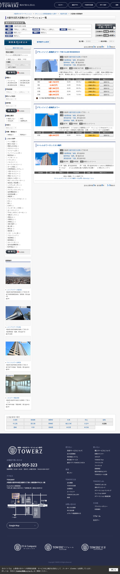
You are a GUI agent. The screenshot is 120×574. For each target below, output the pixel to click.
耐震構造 (12, 240)
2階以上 (11, 217)
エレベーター (13, 242)
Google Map (14, 525)
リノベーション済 (15, 153)
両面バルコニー (14, 176)
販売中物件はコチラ (101, 471)
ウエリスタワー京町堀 (14, 362)
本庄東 (86, 427)
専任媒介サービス (72, 460)
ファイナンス (98, 465)
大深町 (15, 420)
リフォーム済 (13, 151)
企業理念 (70, 488)
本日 (21, 118)
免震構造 (12, 238)
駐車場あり (12, 247)
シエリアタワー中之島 (14, 327)
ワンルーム (11, 80)
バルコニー (12, 162)
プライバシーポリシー (101, 506)
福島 (74, 60)
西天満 (33, 423)
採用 (68, 497)
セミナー (60, 5)
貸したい (69, 473)
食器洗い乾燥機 (14, 183)
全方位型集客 (71, 454)
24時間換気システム (15, 169)
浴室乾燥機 (12, 194)
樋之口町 (69, 423)
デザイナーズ (13, 148)
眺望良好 (12, 155)
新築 (19, 59)
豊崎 (15, 427)
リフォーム (97, 516)
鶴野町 (51, 420)
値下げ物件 (12, 67)
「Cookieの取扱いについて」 (24, 571)
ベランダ (12, 160)
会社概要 (70, 483)
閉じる (113, 570)
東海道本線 (67, 65)
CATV (11, 206)
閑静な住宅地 (13, 146)
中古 (24, 59)
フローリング (13, 235)
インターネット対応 (15, 208)
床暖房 (11, 196)
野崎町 (51, 423)
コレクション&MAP (100, 493)
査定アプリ (75, 5)
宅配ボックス (13, 215)
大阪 (74, 65)
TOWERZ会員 (89, 5)
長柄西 (51, 427)
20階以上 (12, 222)
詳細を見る (92, 82)
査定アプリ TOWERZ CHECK (76, 463)
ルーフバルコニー (15, 164)
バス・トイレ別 (14, 233)
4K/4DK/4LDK (12, 85)
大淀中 (86, 423)
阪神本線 (67, 62)
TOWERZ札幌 (71, 486)
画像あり (11, 134)
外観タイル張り (14, 178)
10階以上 (12, 219)
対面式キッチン (14, 187)
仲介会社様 (70, 510)
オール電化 (12, 167)
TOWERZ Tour (99, 460)
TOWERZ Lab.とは (100, 484)
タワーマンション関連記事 (103, 496)
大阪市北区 (72, 57)
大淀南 (78, 57)
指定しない (11, 59)
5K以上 (22, 85)
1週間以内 (23, 121)
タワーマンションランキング (103, 490)
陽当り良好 (12, 144)
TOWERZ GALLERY (73, 494)
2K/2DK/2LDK (12, 83)
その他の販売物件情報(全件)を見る (50, 98)
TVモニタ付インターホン (17, 212)
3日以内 (10, 121)
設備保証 (97, 468)
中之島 (15, 423)
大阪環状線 (67, 60)
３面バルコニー (14, 173)
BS (10, 203)
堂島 (104, 420)
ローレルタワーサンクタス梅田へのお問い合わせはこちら (74, 178)
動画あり (23, 134)
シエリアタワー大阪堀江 (14, 290)
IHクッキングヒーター (16, 180)
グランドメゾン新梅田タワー (48, 107)
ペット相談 (12, 141)
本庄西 (68, 427)
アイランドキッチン (15, 190)
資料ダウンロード (100, 487)
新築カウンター (99, 454)
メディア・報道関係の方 (74, 513)
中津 (32, 427)
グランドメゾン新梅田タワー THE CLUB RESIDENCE (58, 52)
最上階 (11, 226)
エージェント (71, 492)
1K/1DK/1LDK (25, 80)
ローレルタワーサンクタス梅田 (49, 145)
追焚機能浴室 (13, 192)
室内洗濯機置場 (14, 244)
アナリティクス (99, 463)
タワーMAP (103, 5)
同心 (86, 420)
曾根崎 (33, 420)
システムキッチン (15, 185)
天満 (68, 420)
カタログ (97, 457)
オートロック (13, 210)
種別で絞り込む (18, 48)
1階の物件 (12, 224)
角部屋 (11, 231)
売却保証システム (72, 457)
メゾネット (12, 157)
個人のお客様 (71, 507)
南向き (11, 228)
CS (10, 201)
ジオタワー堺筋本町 (13, 398)
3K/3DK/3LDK (25, 83)
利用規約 (97, 509)
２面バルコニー (14, 171)
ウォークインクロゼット (17, 199)
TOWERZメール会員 (101, 474)
